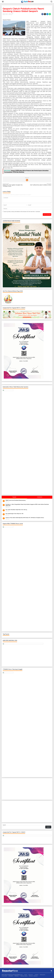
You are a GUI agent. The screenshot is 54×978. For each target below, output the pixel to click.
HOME (25, 974)
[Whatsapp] (50, 14)
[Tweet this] (45, 14)
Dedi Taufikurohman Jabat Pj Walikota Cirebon (40, 184)
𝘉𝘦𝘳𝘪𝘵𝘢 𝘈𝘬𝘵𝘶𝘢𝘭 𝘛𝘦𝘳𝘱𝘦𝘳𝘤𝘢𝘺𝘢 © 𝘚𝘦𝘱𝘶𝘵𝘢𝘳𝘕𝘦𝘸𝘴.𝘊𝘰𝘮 (12, 974)
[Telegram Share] (47, 14)
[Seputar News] (27, 1)
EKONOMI (11, 976)
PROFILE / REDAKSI (33, 976)
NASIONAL (31, 974)
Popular (14, 497)
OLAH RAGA (4, 976)
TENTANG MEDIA (23, 976)
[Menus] (3, 1)
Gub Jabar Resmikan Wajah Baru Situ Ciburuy (16, 509)
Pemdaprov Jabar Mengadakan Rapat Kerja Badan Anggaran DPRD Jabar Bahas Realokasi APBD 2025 (27, 505)
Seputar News (5, 14)
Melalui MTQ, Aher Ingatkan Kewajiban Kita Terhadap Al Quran (12, 185)
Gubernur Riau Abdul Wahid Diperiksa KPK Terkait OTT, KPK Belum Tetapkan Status (25, 517)
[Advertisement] (27, 789)
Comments (39, 497)
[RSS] (27, 180)
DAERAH (36, 974)
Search (4, 825)
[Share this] (42, 14)
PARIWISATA (42, 974)
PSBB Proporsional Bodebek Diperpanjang (15, 500)
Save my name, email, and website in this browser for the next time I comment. (22, 211)
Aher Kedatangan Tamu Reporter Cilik (14, 513)
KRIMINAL (17, 976)
